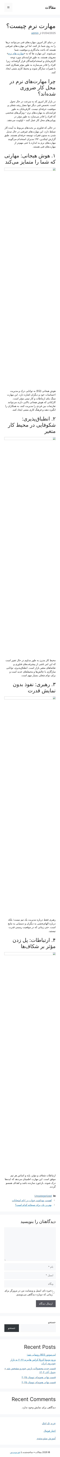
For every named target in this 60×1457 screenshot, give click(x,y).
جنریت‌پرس (15, 1452)
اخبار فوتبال (50, 1430)
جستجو (52, 1322)
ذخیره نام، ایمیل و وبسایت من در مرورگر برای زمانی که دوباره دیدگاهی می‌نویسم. (29, 1292)
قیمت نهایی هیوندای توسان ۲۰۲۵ (39, 1377)
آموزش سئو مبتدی (46, 1438)
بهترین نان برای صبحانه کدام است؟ (33, 1204)
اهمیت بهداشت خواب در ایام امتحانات (32, 1200)
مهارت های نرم (16, 53)
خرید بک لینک (49, 1423)
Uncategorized (43, 1195)
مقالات (50, 7)
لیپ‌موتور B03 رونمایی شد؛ (41, 1354)
